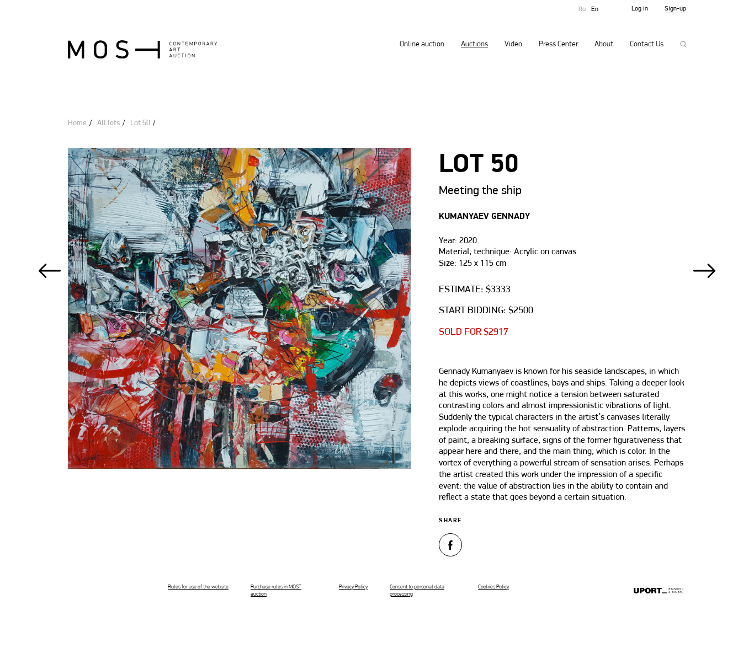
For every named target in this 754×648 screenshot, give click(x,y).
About (603, 45)
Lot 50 (140, 123)
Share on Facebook (450, 544)
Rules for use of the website (198, 587)
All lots (108, 123)
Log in (639, 9)
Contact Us (646, 45)
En (594, 9)
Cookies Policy (493, 587)
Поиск (683, 44)
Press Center (558, 45)
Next (704, 270)
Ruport (658, 591)
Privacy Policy (353, 587)
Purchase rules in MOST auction (276, 591)
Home (77, 123)
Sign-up (675, 9)
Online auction (422, 45)
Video (513, 45)
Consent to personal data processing (417, 591)
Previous (49, 270)
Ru (582, 9)
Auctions (474, 45)
